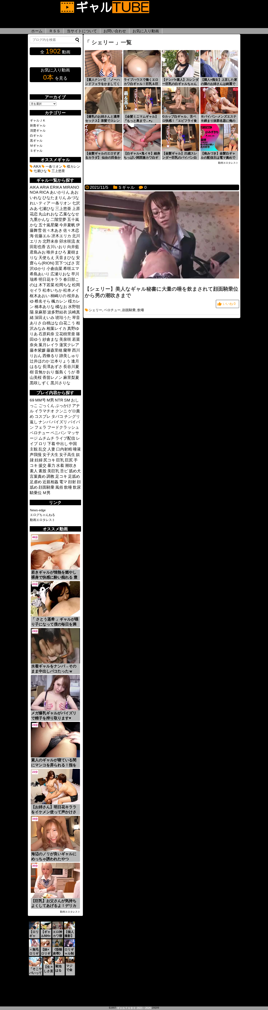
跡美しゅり (69, 356)
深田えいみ (44, 317)
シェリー (95, 310)
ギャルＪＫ (38, 120)
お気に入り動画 (146, 31)
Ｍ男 (46, 493)
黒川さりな (60, 383)
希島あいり (40, 274)
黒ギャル (36, 140)
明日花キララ (50, 279)
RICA (44, 192)
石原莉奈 (46, 334)
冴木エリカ (61, 236)
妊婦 (39, 460)
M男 (50, 400)
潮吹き (71, 465)
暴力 (51, 465)
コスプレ (42, 416)
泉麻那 (40, 312)
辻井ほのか (40, 361)
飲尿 (77, 487)
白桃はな (50, 323)
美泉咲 (65, 339)
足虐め (36, 482)
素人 (34, 471)
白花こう (67, 323)
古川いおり (56, 247)
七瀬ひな (40, 171)
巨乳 (60, 460)
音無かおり (44, 372)
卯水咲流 (67, 241)
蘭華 (67, 350)
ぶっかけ (63, 405)
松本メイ (71, 290)
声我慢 (36, 454)
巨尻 (69, 460)
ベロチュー (112, 310)
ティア (44, 203)
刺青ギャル (38, 125)
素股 (42, 471)
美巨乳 (53, 471)
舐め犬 (75, 471)
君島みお (38, 252)
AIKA (37, 166)
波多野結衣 (57, 312)
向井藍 (73, 247)
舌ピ (64, 471)
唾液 (77, 449)
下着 (51, 444)
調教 (50, 476)
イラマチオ (44, 411)
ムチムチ (46, 438)
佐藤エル (42, 236)
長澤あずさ (52, 366)
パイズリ (59, 422)
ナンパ (44, 422)
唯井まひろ (56, 252)
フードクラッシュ (63, 427)
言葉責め (38, 476)
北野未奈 (50, 241)
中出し (62, 444)
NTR (59, 400)
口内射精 (64, 449)
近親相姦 (50, 482)
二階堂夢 (58, 219)
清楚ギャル (38, 130)
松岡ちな (63, 285)
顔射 (72, 482)
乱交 (42, 449)
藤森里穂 (54, 350)
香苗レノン (52, 377)
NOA (34, 192)
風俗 (59, 487)
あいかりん (60, 192)
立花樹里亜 (65, 334)
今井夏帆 (67, 225)
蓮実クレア (69, 345)
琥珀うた (63, 317)
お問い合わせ (114, 31)
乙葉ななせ (69, 214)
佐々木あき (52, 230)
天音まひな (65, 257)
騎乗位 (36, 493)
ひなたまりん (54, 198)
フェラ (40, 427)
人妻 (51, 449)
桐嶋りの (58, 296)
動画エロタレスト (42, 520)
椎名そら (42, 301)
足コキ (61, 476)
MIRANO (71, 187)
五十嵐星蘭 (48, 225)
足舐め (74, 476)
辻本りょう (60, 361)
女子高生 (67, 454)
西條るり (50, 356)
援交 (42, 465)
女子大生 (50, 454)
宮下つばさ (65, 263)
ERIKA (56, 187)
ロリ (42, 444)
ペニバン (58, 433)
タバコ (57, 416)
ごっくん (46, 405)
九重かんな (40, 219)
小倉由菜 (54, 268)
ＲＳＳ (54, 31)
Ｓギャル (126, 187)
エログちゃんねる (42, 515)
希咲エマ (71, 268)
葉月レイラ (48, 345)
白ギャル (36, 135)
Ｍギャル (36, 145)
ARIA (44, 187)
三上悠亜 (58, 171)
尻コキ (49, 460)
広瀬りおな (60, 274)
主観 (34, 449)
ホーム (37, 31)
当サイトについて (82, 31)
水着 (60, 465)
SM (67, 400)
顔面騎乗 (129, 310)
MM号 (40, 400)
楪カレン (73, 166)
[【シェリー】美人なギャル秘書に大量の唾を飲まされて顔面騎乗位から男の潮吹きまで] (162, 277)
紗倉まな (50, 339)
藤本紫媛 (38, 350)
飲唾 (140, 310)
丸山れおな (48, 214)
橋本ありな (44, 306)
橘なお (61, 306)
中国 (73, 444)
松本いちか (52, 290)
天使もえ (46, 257)
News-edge (38, 510)
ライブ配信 (65, 438)
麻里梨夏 (71, 377)
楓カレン (59, 301)
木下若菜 (46, 285)
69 (32, 400)
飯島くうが (65, 372)
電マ (63, 482)
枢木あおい (40, 296)
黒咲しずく (40, 383)
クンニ (61, 411)
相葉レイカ (56, 328)
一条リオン (53, 166)
